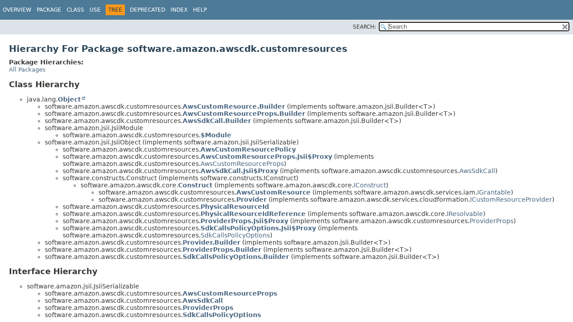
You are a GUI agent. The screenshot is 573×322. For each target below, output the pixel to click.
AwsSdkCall (477, 170)
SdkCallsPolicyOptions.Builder (236, 256)
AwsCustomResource (273, 192)
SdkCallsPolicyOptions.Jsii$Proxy (258, 228)
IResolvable (465, 213)
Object (69, 99)
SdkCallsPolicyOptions (235, 235)
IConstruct (370, 185)
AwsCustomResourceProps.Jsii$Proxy (266, 156)
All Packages (27, 69)
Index (179, 10)
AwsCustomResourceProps (242, 163)
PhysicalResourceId (235, 206)
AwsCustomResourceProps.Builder (244, 113)
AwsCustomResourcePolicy (248, 149)
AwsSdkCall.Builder (217, 120)
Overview (17, 10)
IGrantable (494, 192)
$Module (216, 135)
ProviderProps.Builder (222, 249)
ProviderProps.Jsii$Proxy (244, 221)
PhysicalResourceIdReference (253, 213)
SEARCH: (364, 27)
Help (200, 10)
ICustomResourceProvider (511, 199)
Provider (251, 199)
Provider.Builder (211, 242)
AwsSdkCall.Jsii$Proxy (239, 170)
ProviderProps (491, 221)
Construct (195, 185)
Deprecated (147, 10)
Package (49, 10)
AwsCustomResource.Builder (234, 106)
